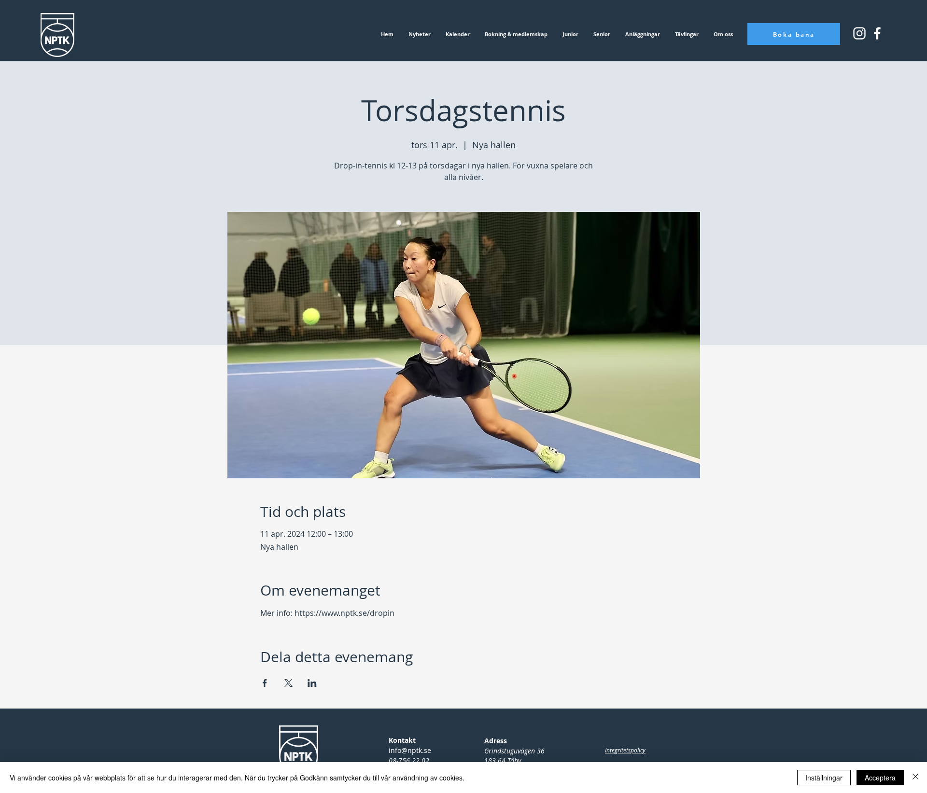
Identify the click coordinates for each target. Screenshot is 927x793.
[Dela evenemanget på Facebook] (264, 683)
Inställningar (824, 777)
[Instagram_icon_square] (877, 33)
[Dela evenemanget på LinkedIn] (312, 683)
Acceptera (880, 777)
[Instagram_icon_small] (859, 33)
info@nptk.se (410, 750)
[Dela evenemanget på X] (288, 683)
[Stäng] (915, 777)
